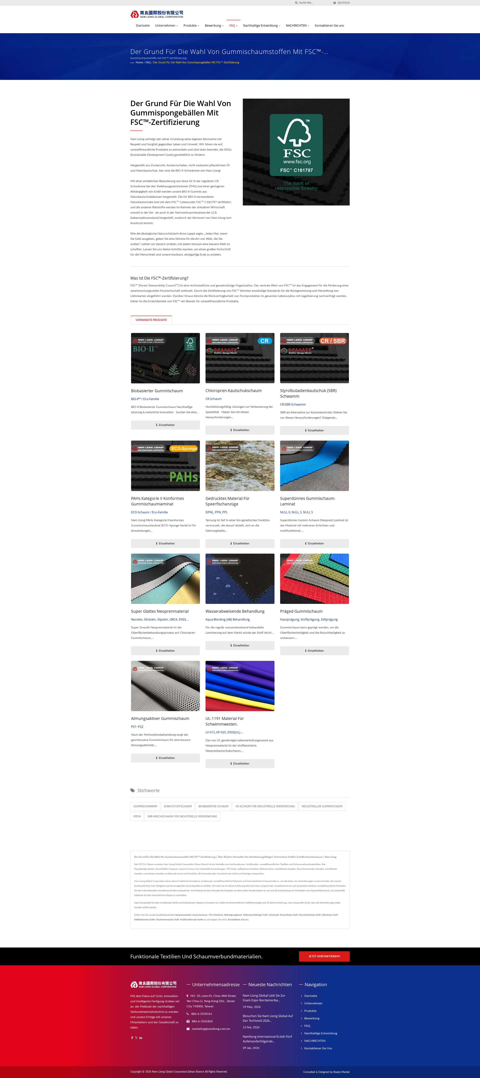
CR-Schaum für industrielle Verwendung (265, 806)
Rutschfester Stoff (289, 915)
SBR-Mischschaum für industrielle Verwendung (182, 816)
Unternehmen (165, 25)
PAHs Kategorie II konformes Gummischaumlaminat (157, 501)
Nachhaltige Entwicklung (260, 25)
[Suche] (296, 3)
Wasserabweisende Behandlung (235, 611)
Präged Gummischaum (301, 611)
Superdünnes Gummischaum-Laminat (308, 501)
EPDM (137, 816)
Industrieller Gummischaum (322, 806)
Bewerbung (213, 25)
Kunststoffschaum (178, 806)
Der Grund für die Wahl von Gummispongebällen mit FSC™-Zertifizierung (196, 62)
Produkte (190, 25)
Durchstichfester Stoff (310, 915)
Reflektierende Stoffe (144, 919)
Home (139, 62)
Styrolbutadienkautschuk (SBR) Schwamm (308, 393)
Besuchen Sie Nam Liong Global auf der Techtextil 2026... (268, 1018)
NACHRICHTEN (296, 25)
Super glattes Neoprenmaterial (160, 611)
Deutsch (344, 2)
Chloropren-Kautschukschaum (234, 390)
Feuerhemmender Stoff (167, 919)
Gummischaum (199, 915)
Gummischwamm (145, 806)
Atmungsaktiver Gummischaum (160, 718)
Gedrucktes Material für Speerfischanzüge (228, 501)
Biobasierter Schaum (214, 806)
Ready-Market (341, 1072)
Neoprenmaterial (183, 915)
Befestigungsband (233, 915)
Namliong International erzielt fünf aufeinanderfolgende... (267, 1039)
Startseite (143, 25)
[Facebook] (132, 1038)
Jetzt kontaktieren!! (324, 956)
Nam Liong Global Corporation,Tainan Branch (178, 1072)
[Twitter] (136, 1038)
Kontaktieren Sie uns (329, 25)
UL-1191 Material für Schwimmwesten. (225, 721)
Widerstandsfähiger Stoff (255, 915)
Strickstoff (274, 915)
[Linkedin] (141, 1038)
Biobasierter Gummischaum (157, 390)
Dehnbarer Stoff (330, 915)
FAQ (232, 25)
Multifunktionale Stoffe (191, 919)
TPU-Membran (215, 915)
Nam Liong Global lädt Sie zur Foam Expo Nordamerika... (264, 997)
